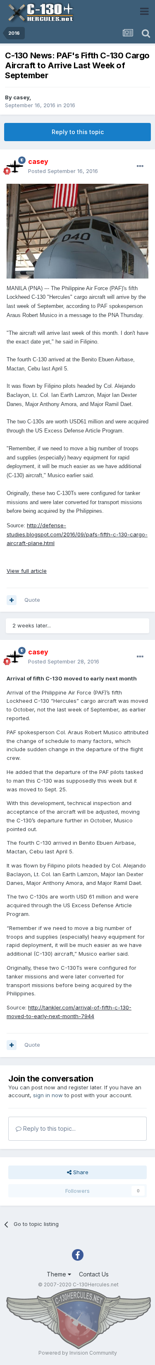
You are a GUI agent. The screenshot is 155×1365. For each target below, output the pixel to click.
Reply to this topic (78, 131)
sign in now (48, 1095)
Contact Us (94, 1274)
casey (21, 97)
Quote (32, 599)
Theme (57, 1274)
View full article (27, 570)
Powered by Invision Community (77, 1353)
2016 (69, 105)
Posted (63, 171)
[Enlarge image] (77, 230)
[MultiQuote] (12, 600)
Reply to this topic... (48, 1128)
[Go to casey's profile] (15, 166)
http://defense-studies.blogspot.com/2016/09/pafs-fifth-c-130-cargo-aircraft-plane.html (77, 534)
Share (80, 1172)
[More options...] (140, 166)
